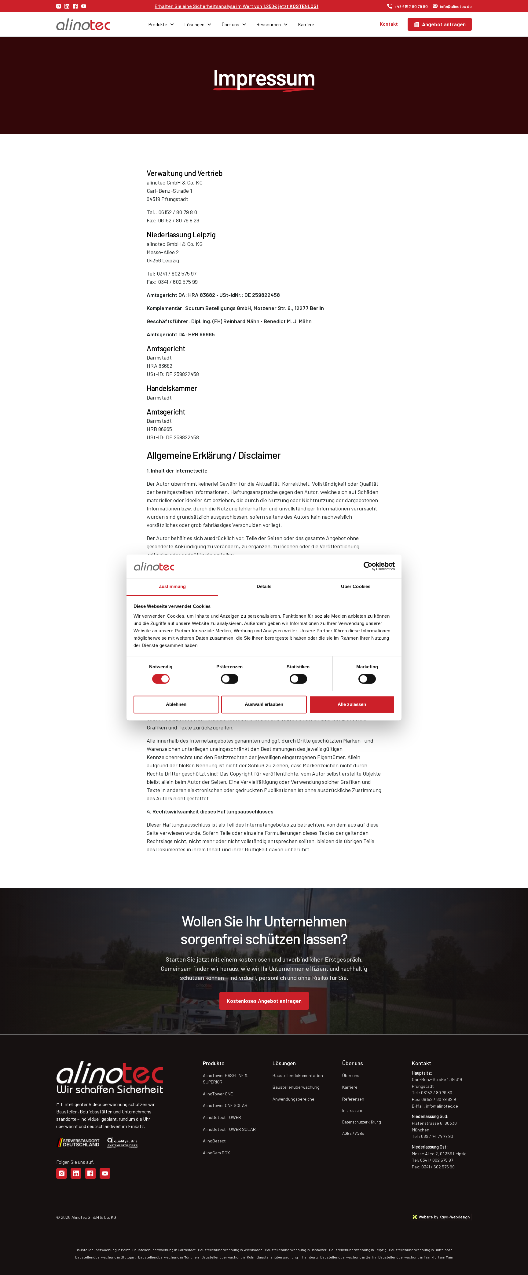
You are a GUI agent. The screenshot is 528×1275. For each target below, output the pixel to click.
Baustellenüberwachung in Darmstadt (164, 1250)
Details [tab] (264, 586)
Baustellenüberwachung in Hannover (296, 1250)
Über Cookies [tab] (355, 586)
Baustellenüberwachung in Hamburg (287, 1257)
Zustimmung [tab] (172, 586)
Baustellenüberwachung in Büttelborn (421, 1250)
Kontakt (389, 24)
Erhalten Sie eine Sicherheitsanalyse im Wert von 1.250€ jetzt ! (236, 6)
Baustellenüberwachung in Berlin (348, 1257)
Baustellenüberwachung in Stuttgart (105, 1257)
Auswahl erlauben (264, 704)
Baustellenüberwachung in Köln (227, 1257)
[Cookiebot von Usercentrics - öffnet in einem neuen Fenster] (368, 566)
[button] (161, 24)
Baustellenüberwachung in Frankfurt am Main (415, 1257)
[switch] (229, 679)
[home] (89, 24)
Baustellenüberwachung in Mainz (102, 1250)
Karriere (306, 24)
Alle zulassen (352, 704)
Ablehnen (176, 704)
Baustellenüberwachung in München (168, 1257)
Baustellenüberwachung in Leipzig (358, 1250)
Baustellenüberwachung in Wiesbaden (230, 1250)
